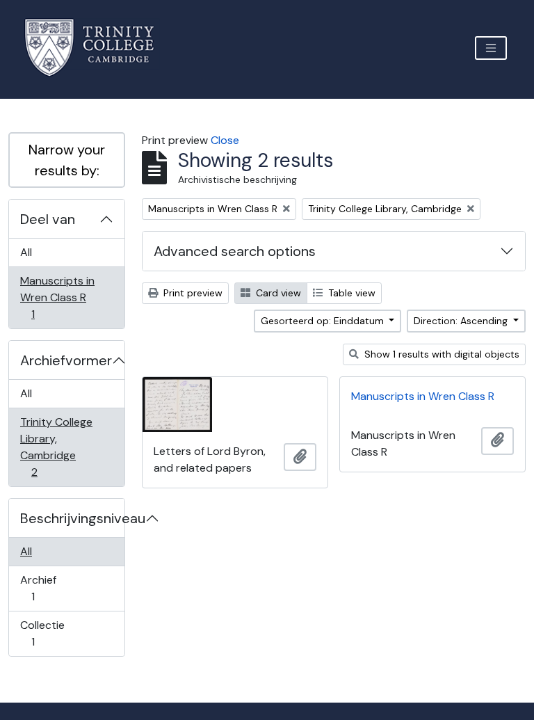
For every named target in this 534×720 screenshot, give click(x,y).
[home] (97, 48)
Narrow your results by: (67, 160)
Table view (350, 293)
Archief (42, 588)
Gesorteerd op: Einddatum (324, 320)
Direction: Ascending (462, 320)
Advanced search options (235, 251)
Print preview (191, 293)
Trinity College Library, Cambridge (55, 446)
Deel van (47, 219)
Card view (277, 293)
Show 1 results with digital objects (440, 354)
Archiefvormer (66, 360)
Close (225, 140)
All (26, 252)
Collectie (42, 633)
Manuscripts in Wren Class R (57, 297)
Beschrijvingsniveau (72, 518)
